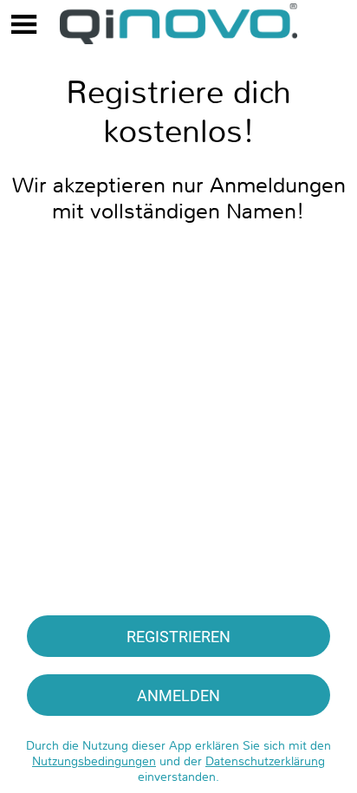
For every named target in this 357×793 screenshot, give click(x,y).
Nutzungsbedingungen (94, 761)
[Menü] (24, 24)
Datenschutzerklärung (265, 761)
